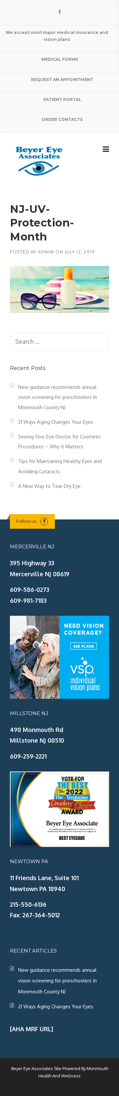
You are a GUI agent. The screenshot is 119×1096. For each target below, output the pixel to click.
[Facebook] (59, 12)
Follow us (26, 521)
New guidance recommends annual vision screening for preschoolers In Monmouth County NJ (57, 397)
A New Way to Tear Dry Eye (49, 486)
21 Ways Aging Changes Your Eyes (55, 422)
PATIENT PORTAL (62, 99)
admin (46, 251)
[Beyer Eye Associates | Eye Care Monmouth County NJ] (39, 160)
